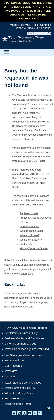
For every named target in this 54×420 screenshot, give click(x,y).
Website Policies (14, 360)
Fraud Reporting (14, 398)
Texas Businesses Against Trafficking (26, 349)
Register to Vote (29, 213)
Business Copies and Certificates (24, 338)
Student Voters (28, 244)
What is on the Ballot (31, 230)
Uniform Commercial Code (20, 343)
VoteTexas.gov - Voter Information (24, 355)
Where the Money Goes (18, 393)
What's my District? (31, 239)
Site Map (25, 24)
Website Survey (25, 28)
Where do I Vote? (29, 235)
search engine (12, 264)
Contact (45, 24)
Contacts (9, 376)
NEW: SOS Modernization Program (25, 327)
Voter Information (29, 226)
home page (27, 273)
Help (35, 24)
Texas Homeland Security (19, 387)
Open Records (13, 365)
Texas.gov (10, 371)
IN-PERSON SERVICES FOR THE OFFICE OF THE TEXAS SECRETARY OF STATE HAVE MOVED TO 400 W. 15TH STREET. (27, 11)
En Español (44, 28)
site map (28, 264)
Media (13, 24)
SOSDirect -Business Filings (21, 333)
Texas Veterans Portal (17, 403)
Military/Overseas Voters (34, 248)
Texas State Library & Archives (22, 382)
